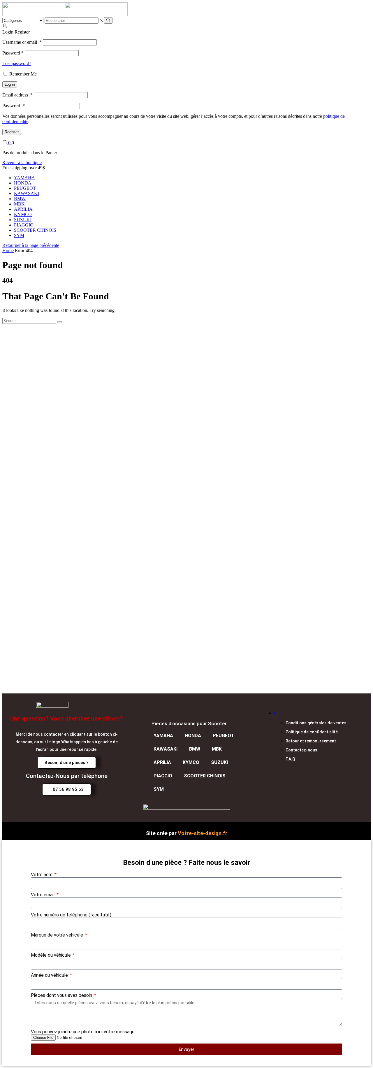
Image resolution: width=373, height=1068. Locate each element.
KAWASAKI (26, 193)
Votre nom (42, 874)
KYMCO (23, 214)
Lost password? (16, 63)
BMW (20, 198)
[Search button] (108, 20)
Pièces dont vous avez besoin (62, 995)
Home (8, 250)
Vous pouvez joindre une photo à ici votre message (83, 1031)
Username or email (22, 42)
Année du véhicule (50, 975)
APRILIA (23, 209)
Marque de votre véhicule (57, 935)
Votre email (43, 894)
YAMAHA (24, 177)
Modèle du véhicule (51, 955)
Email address (17, 94)
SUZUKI (22, 219)
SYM (19, 235)
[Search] (59, 322)
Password (13, 52)
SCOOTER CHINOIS (35, 230)
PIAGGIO (24, 224)
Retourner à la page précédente (30, 245)
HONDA (22, 182)
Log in (10, 84)
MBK (19, 203)
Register (12, 132)
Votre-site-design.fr (202, 833)
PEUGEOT (25, 188)
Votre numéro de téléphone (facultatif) (71, 915)
